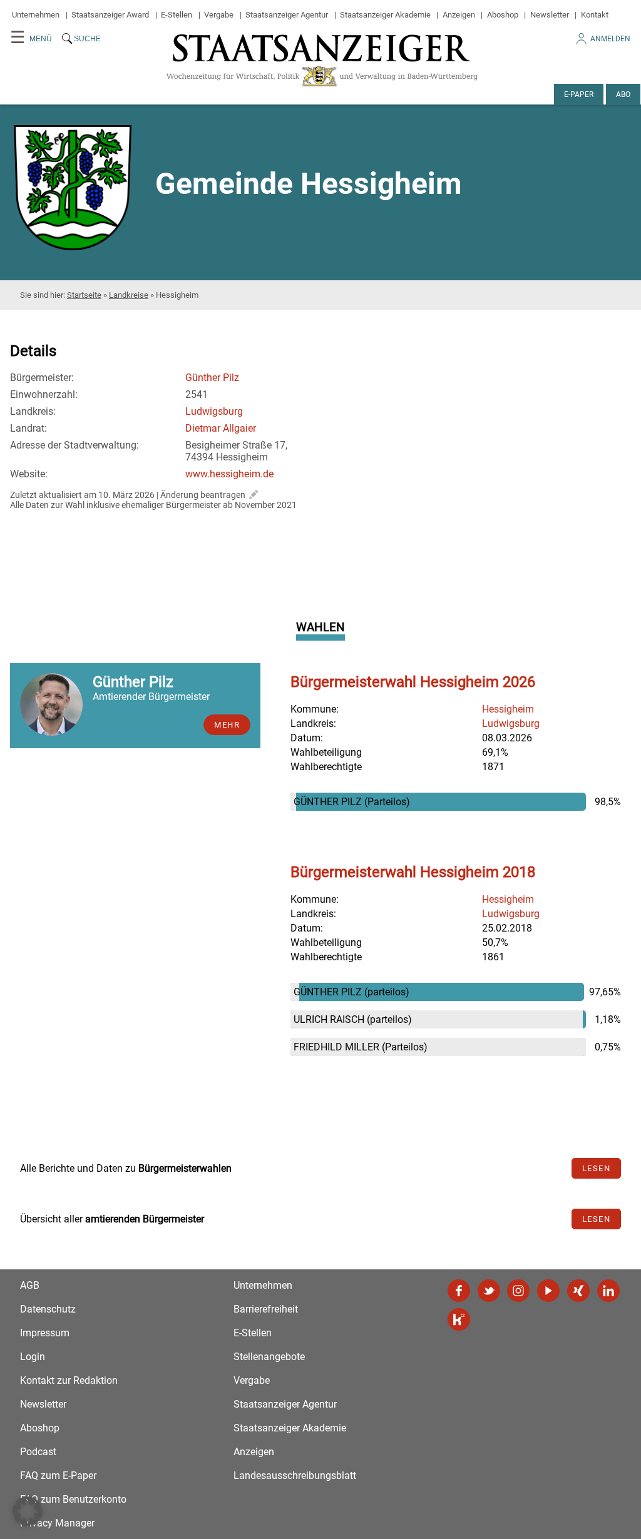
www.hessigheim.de (229, 474)
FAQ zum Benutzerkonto (73, 1499)
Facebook (458, 1290)
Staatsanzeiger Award (110, 14)
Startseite (84, 295)
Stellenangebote (269, 1357)
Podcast (38, 1452)
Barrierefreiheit (265, 1309)
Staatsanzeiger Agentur (286, 14)
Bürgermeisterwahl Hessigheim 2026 (412, 682)
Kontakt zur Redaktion (69, 1380)
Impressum (44, 1333)
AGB (29, 1285)
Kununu (458, 1319)
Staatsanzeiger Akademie (385, 14)
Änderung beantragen (202, 495)
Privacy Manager (57, 1523)
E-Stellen (176, 14)
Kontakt (594, 14)
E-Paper (578, 94)
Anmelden (610, 38)
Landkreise (128, 295)
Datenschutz (48, 1309)
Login (32, 1357)
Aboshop (502, 14)
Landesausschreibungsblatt (294, 1475)
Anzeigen (459, 14)
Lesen (596, 1168)
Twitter (488, 1290)
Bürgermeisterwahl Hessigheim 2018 (412, 872)
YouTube (548, 1290)
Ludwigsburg (214, 411)
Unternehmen (35, 14)
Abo (623, 94)
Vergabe (218, 14)
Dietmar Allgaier (220, 428)
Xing (578, 1290)
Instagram (518, 1290)
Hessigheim (508, 709)
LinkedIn (608, 1290)
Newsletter (549, 14)
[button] (27, 1511)
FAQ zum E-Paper (58, 1475)
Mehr (227, 724)
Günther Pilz (212, 377)
